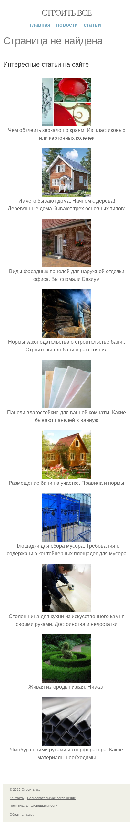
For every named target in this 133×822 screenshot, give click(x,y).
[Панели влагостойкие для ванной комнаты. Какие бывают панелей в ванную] (66, 404)
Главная (40, 24)
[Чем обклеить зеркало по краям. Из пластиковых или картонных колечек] (66, 122)
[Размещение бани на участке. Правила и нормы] (66, 475)
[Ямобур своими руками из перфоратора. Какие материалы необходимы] (66, 741)
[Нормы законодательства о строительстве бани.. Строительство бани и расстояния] (66, 334)
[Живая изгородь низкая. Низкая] (66, 679)
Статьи (92, 24)
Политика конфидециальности (33, 805)
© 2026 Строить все (25, 789)
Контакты (17, 797)
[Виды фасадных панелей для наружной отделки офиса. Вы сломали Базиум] (66, 263)
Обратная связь (22, 814)
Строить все (66, 12)
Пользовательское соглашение (51, 797)
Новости (67, 24)
